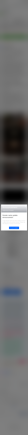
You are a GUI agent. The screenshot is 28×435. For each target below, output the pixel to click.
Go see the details (14, 227)
